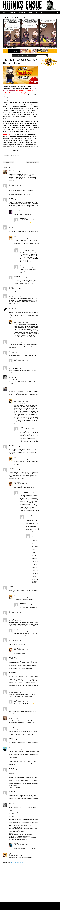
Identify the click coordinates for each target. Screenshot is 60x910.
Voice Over (22, 12)
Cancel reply (21, 862)
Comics (12, 12)
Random (24, 55)
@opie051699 (12, 287)
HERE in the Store (9, 91)
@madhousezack (24, 265)
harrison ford (30, 153)
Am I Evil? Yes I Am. (8, 162)
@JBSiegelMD (12, 445)
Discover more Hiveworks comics (14, 51)
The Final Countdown (32, 162)
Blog (30, 12)
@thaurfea (11, 639)
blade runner (19, 153)
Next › (28, 55)
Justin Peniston (12, 376)
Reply (20, 171)
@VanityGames (12, 226)
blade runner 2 (24, 153)
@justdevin (11, 295)
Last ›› (33, 55)
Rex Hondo (11, 717)
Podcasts (39, 12)
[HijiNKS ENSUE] (30, 5)
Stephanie (11, 367)
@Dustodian (11, 768)
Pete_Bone (11, 387)
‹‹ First (14, 55)
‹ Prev (19, 55)
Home (4, 12)
